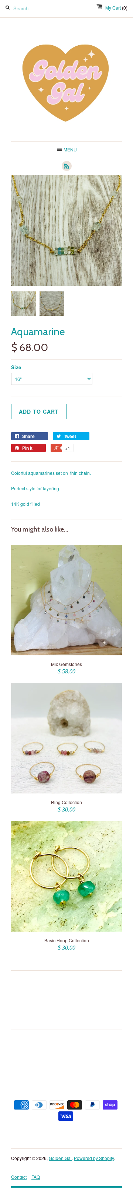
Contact (19, 1177)
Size (16, 367)
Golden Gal (60, 1158)
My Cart (116, 7)
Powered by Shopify (94, 1158)
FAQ (35, 1177)
